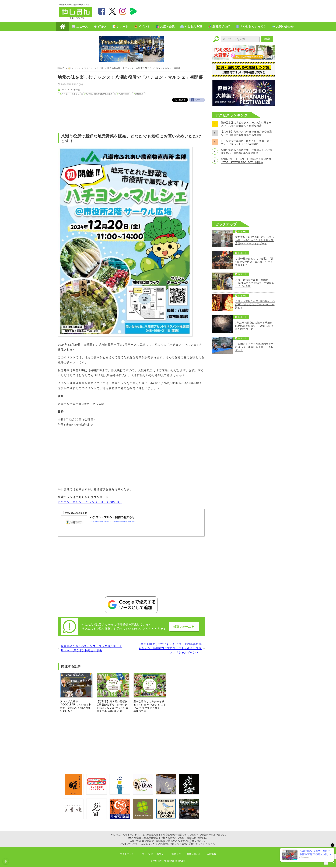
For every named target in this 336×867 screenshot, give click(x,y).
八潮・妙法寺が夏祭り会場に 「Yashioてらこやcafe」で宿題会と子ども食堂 (254, 283)
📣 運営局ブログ (219, 26)
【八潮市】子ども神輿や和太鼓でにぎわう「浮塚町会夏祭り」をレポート (254, 347)
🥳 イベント (142, 26)
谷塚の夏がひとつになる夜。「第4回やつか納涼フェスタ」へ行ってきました (254, 261)
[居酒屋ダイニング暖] (73, 794)
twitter (112, 11)
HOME (62, 26)
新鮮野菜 (139, 93)
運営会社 (176, 853)
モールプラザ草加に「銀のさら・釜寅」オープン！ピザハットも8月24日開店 (246, 142)
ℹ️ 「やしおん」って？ (251, 26)
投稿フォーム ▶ (184, 626)
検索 (267, 38)
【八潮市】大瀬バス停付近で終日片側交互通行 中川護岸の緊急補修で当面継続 (246, 133)
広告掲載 (211, 853)
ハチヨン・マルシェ (70, 93)
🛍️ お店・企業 (165, 26)
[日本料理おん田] (96, 818)
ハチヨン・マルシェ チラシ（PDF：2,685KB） (90, 502)
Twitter (180, 100)
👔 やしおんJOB (191, 26)
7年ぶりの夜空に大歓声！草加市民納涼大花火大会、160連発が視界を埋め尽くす (254, 325)
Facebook (197, 100)
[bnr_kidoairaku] (189, 793)
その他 (100, 68)
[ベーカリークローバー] (143, 818)
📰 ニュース (80, 26)
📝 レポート (120, 26)
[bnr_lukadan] (73, 818)
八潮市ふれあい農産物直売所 (99, 93)
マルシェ (88, 68)
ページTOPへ (332, 863)
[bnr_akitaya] (143, 793)
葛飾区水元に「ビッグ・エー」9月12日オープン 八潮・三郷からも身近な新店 (246, 124)
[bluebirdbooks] (166, 818)
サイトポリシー (128, 853)
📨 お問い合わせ (283, 26)
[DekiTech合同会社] (189, 818)
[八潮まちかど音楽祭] (131, 49)
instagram (122, 11)
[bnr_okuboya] (120, 818)
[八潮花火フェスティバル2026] (243, 105)
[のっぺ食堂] (166, 793)
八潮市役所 (124, 93)
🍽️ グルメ (100, 26)
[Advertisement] (213, 11)
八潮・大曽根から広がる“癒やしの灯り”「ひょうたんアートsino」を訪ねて (255, 304)
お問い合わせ (194, 853)
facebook (101, 11)
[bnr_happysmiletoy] (96, 793)
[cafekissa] (120, 793)
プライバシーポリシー (154, 853)
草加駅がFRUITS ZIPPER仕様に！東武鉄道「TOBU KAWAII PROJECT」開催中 (246, 160)
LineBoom (133, 11)
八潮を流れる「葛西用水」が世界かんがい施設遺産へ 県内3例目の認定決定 (246, 151)
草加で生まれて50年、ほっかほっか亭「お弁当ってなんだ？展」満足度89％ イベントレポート (254, 240)
